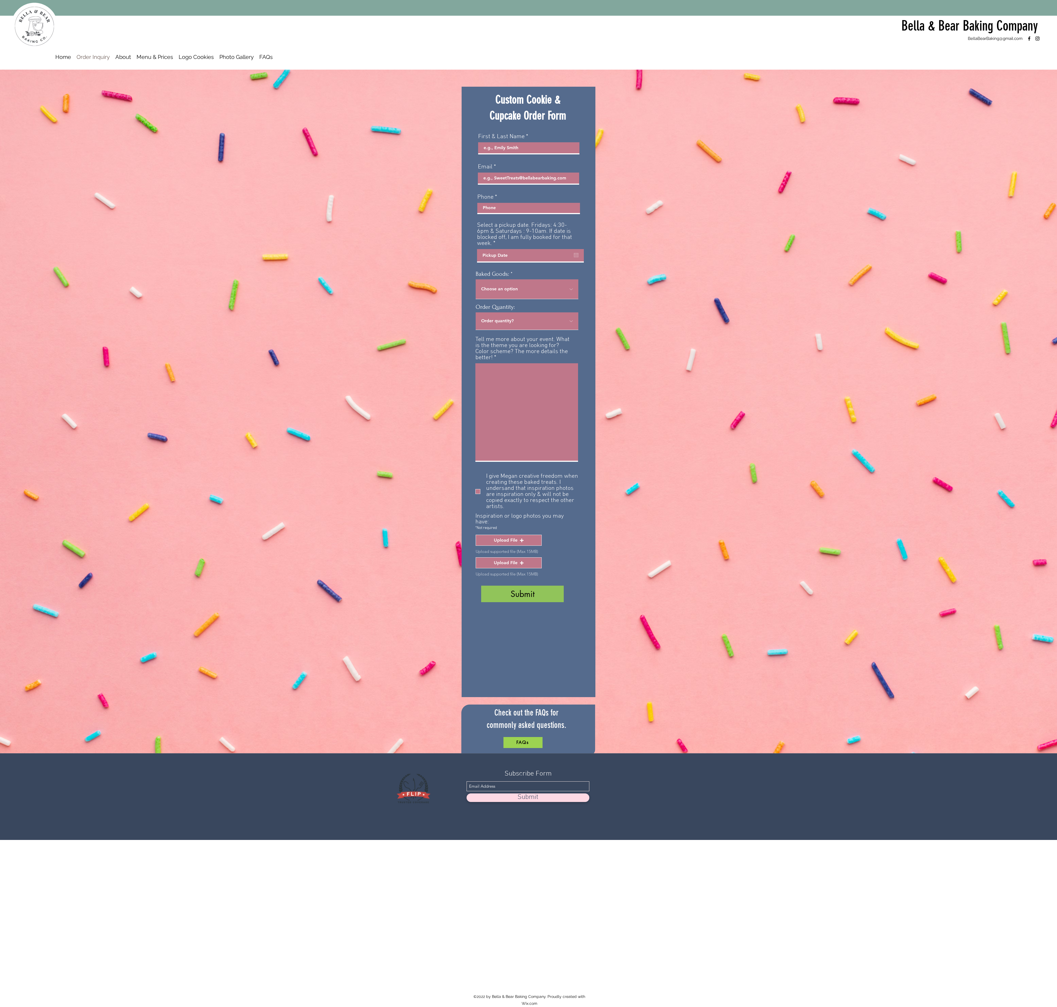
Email (485, 167)
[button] (509, 540)
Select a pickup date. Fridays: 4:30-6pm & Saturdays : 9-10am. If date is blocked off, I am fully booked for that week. (524, 234)
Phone (485, 197)
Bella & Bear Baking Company (969, 26)
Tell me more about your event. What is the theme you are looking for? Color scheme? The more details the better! (522, 349)
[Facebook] (1029, 38)
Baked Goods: (492, 274)
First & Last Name (501, 137)
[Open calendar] (576, 255)
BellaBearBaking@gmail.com (995, 38)
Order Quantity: (495, 307)
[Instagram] (1037, 38)
